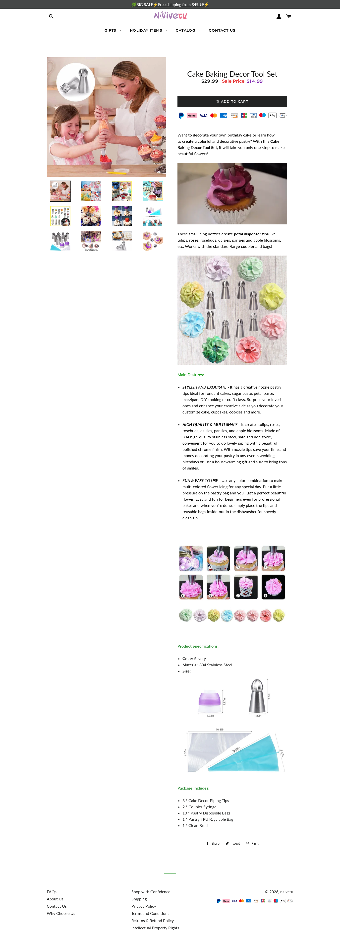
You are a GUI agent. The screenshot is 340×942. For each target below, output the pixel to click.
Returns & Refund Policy (152, 920)
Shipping (139, 898)
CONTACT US (222, 30)
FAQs (52, 891)
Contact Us (57, 906)
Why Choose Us (61, 913)
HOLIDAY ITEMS (147, 30)
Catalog (186, 30)
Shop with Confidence (150, 891)
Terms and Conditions (150, 913)
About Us (55, 898)
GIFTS (111, 30)
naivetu (286, 891)
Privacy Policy (143, 906)
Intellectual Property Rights (155, 927)
